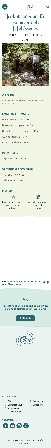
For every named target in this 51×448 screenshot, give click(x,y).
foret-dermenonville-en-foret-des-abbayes (12, 205)
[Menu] (5, 7)
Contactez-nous (15, 404)
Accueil (5, 281)
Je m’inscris (26, 318)
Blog (10, 401)
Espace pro (38, 404)
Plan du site (38, 401)
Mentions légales (25, 444)
